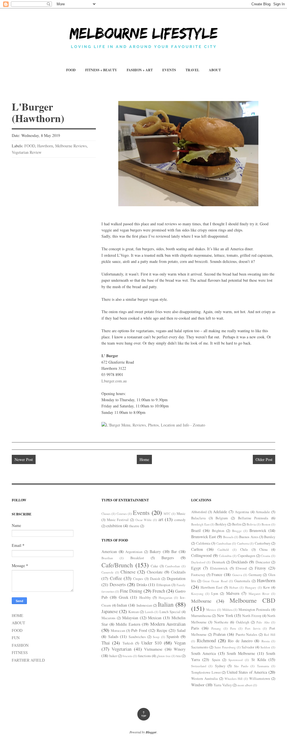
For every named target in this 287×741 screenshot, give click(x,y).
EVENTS (169, 70)
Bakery (155, 551)
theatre (134, 526)
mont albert (244, 685)
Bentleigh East (200, 524)
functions (144, 655)
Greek (123, 597)
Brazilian (107, 558)
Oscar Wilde (143, 520)
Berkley (220, 524)
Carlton (197, 549)
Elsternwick (219, 568)
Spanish (172, 636)
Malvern (232, 593)
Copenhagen (246, 555)
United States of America (247, 672)
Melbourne (201, 601)
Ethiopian (163, 584)
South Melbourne (241, 653)
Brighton (218, 530)
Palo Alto (262, 622)
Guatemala (242, 581)
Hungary (250, 587)
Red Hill (269, 634)
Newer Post (24, 459)
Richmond (206, 640)
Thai (105, 642)
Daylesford (198, 562)
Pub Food (139, 630)
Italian (165, 604)
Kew (266, 587)
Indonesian (144, 605)
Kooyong (197, 593)
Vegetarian (121, 649)
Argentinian (133, 551)
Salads (113, 636)
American (109, 551)
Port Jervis (252, 628)
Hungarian (165, 597)
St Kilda (258, 659)
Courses (122, 513)
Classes (105, 513)
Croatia (265, 556)
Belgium (222, 518)
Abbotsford (199, 512)
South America (203, 653)
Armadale (263, 512)
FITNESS (20, 652)
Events (141, 512)
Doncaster (263, 562)
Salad (181, 630)
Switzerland (198, 666)
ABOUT (215, 70)
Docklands (239, 562)
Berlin (236, 524)
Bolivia (251, 524)
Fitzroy (260, 568)
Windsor (198, 684)
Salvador (248, 647)
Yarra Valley (223, 685)
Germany (255, 574)
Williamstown (259, 678)
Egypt (196, 568)
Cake (154, 566)
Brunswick (257, 530)
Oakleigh (242, 622)
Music (181, 513)
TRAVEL (192, 70)
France (217, 574)
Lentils (149, 612)
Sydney (220, 666)
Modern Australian (168, 624)
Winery (180, 649)
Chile (244, 549)
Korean (133, 611)
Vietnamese (153, 649)
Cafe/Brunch (117, 565)
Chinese (128, 571)
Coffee (116, 578)
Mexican (154, 617)
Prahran (219, 634)
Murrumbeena (201, 615)
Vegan (180, 642)
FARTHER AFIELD (28, 660)
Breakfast (137, 558)
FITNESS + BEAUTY (101, 70)
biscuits (127, 656)
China (263, 549)
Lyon (214, 593)
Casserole (107, 572)
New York (225, 615)
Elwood (241, 568)
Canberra (243, 543)
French (158, 591)
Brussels (228, 537)
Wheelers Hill (233, 678)
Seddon (265, 647)
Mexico (211, 609)
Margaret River (259, 593)
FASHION (20, 645)
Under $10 (151, 642)
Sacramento (199, 647)
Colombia (225, 556)
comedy (180, 519)
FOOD (71, 70)
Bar (174, 551)
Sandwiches (137, 636)
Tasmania (263, 666)
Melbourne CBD (252, 600)
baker (113, 655)
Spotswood (235, 660)
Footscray (198, 574)
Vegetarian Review (26, 152)
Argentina (242, 512)
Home (144, 459)
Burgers (167, 557)
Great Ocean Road (215, 581)
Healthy (145, 597)
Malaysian (130, 617)
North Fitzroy (251, 615)
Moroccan (118, 630)
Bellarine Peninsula (253, 518)
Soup (156, 637)
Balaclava (198, 518)
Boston (265, 524)
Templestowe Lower (206, 672)
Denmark (218, 562)
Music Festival (118, 519)
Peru (233, 628)
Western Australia (204, 678)
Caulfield (223, 549)
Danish (155, 578)
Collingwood (201, 555)
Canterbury (262, 543)
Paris (195, 628)
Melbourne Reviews (71, 145)
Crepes (138, 578)
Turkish (127, 643)
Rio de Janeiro (240, 640)
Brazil (196, 530)
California (203, 543)
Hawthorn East (212, 587)
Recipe (162, 630)
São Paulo (241, 666)
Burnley (269, 536)
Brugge (237, 531)
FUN (16, 637)
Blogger (151, 732)
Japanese (109, 611)
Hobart (233, 587)
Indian (122, 605)
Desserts (118, 584)
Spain (216, 659)
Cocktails (178, 572)
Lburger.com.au (114, 381)
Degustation (176, 578)
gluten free (164, 656)
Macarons (108, 618)
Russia (265, 641)
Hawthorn (45, 145)
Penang (216, 628)
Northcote (221, 622)
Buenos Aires (248, 536)
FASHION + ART (140, 70)
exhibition (114, 525)
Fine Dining (131, 591)
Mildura (227, 609)
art (160, 519)
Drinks (141, 584)
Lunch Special (169, 611)
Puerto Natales (247, 634)
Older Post (264, 459)
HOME (17, 615)
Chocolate (155, 572)
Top (143, 714)
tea (178, 655)
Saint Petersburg (225, 647)
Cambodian (172, 566)
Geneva (237, 575)
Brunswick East (203, 536)
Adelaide (220, 511)
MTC (167, 513)
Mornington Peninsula (254, 609)
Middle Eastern (128, 624)
